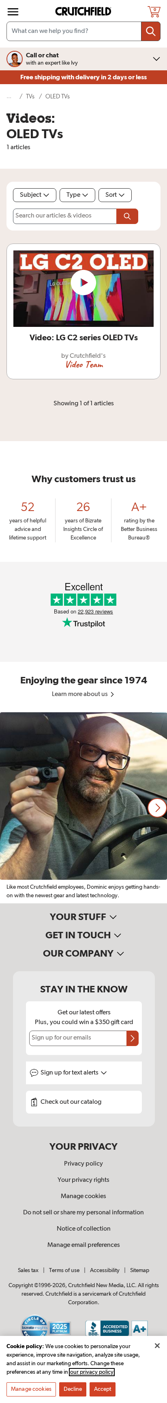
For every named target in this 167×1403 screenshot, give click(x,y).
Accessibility (105, 1270)
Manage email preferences (83, 1245)
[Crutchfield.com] (84, 11)
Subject (30, 195)
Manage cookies (83, 1196)
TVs (30, 97)
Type (73, 195)
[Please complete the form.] (127, 216)
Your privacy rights (83, 1180)
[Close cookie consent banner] (157, 1345)
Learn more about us (80, 694)
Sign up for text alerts (70, 1073)
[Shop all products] (12, 11)
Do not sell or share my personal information (83, 1212)
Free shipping (83, 77)
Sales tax (28, 1270)
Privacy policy (83, 1164)
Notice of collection (84, 1229)
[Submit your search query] (151, 31)
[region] (83, 807)
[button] (157, 808)
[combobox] (83, 31)
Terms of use (64, 1270)
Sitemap (139, 1270)
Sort (111, 195)
